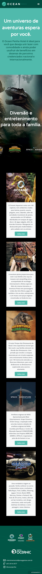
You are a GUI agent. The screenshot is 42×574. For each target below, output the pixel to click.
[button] (38, 4)
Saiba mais (21, 234)
